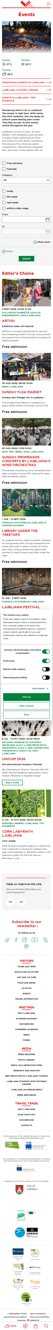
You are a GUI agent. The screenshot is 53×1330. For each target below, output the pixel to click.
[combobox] (26, 180)
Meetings (26, 1007)
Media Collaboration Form (26, 1065)
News (26, 1035)
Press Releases (26, 1054)
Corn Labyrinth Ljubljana (17, 833)
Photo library (26, 1060)
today (10, 191)
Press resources (26, 1095)
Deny (26, 714)
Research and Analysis (26, 1070)
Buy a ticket (12, 782)
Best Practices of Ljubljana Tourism (26, 1076)
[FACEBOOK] (16, 940)
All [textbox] (5, 180)
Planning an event (26, 1018)
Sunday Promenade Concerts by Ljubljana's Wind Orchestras (26, 461)
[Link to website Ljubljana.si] (26, 1189)
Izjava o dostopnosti (38, 1313)
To (3, 226)
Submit (26, 258)
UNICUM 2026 (13, 759)
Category (7, 175)
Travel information (26, 999)
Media (26, 1048)
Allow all (26, 697)
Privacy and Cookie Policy (39, 1317)
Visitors (26, 960)
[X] (45, 940)
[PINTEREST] (26, 946)
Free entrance (14, 163)
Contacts (26, 1125)
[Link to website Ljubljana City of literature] (26, 1232)
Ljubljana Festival (21, 607)
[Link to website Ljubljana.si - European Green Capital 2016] (26, 1215)
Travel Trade (26, 1103)
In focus (26, 988)
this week (12, 197)
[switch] (46, 661)
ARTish (8, 320)
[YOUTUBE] (35, 940)
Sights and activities (27, 972)
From (5, 214)
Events (26, 993)
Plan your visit (26, 1114)
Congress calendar (26, 1029)
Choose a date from (26, 219)
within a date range (17, 208)
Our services (26, 1024)
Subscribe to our (26, 924)
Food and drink (26, 983)
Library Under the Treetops (20, 532)
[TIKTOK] (7, 940)
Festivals (12, 169)
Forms (26, 1040)
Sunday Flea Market (22, 392)
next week (12, 202)
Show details (38, 688)
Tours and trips (26, 966)
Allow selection (26, 706)
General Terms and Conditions (15, 1317)
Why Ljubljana (26, 1013)
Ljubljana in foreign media (26, 1089)
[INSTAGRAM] (24, 940)
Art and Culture (26, 977)
